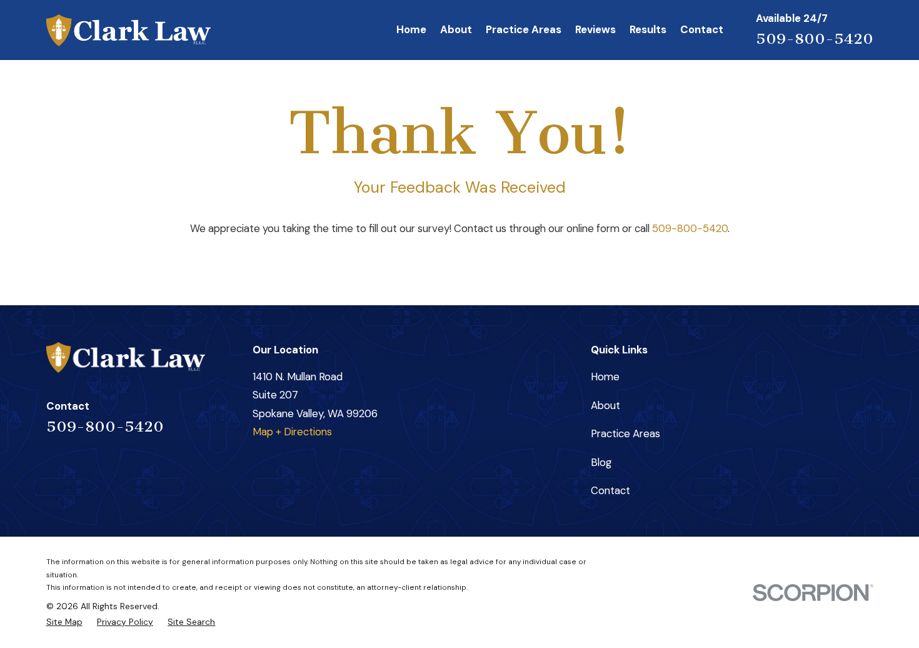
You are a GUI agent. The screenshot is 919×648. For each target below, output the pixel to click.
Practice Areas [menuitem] (523, 29)
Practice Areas (625, 433)
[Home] (128, 30)
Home (605, 376)
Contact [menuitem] (701, 29)
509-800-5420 (814, 39)
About (605, 405)
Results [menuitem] (648, 29)
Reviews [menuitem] (595, 29)
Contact (610, 490)
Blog (601, 462)
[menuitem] (64, 621)
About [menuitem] (456, 29)
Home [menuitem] (411, 29)
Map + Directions (292, 431)
